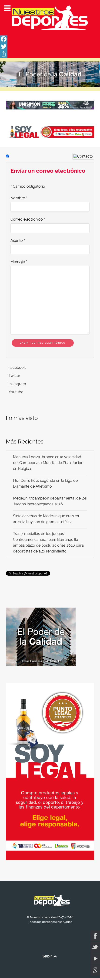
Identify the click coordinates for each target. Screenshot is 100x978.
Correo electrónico (27, 219)
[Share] (50, 54)
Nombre (18, 198)
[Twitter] (50, 46)
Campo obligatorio (27, 186)
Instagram (17, 384)
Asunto (17, 240)
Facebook (17, 367)
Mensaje (18, 262)
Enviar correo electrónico (43, 342)
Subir (48, 956)
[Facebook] (50, 39)
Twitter (14, 375)
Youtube (16, 392)
